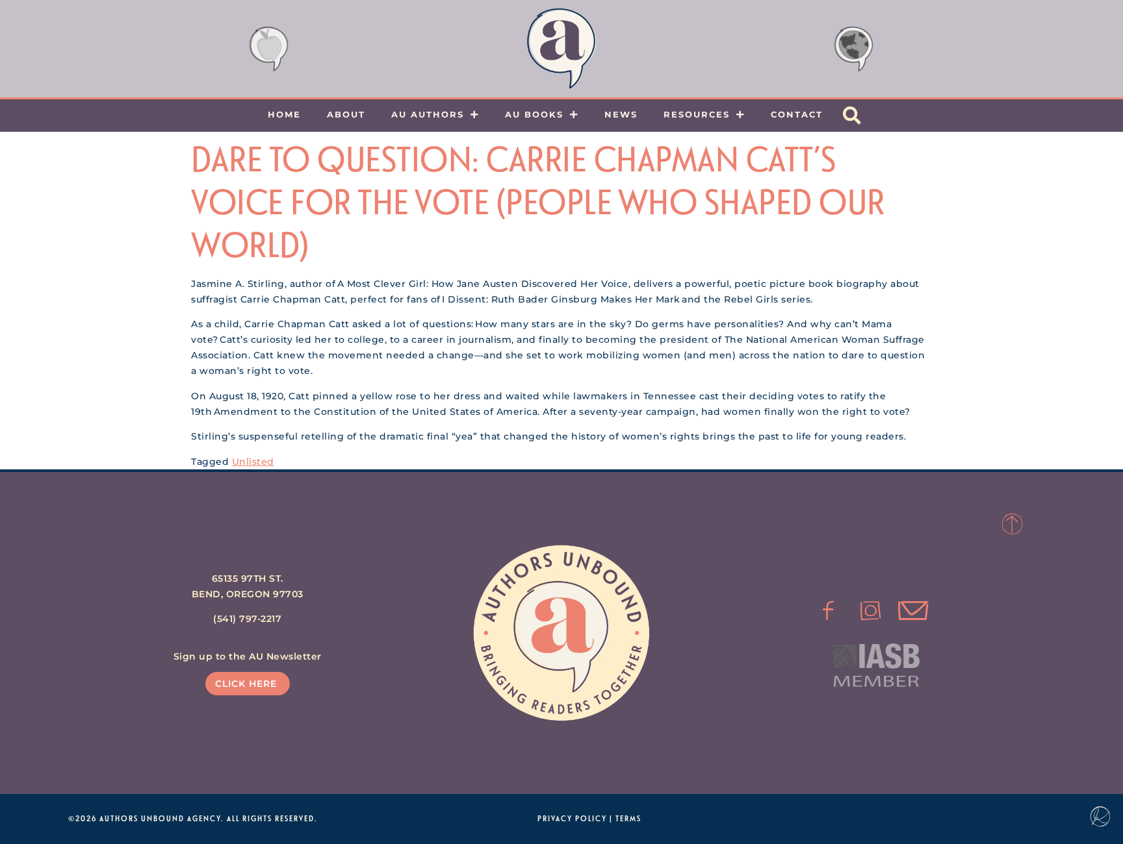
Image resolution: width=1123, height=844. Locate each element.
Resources (697, 114)
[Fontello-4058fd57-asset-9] (870, 610)
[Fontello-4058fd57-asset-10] (913, 610)
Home (284, 114)
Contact (797, 114)
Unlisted (253, 461)
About (346, 114)
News (621, 114)
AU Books (534, 114)
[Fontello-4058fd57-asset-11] (827, 610)
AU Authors (427, 114)
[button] (852, 115)
